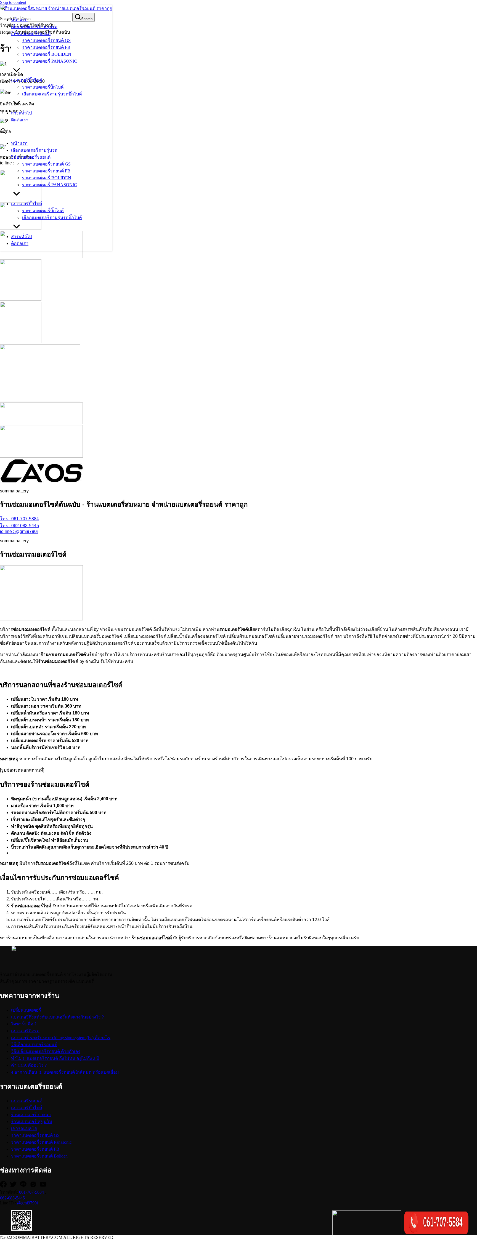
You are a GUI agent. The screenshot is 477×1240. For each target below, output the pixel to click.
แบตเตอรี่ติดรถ (25, 1030)
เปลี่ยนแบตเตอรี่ (26, 1010)
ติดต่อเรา (19, 120)
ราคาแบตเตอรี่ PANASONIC (49, 61)
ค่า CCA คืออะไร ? (29, 1065)
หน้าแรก (19, 19)
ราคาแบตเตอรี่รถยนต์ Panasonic (41, 1142)
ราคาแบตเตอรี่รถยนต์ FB (46, 47)
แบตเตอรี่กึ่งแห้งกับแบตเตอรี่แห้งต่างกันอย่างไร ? (57, 1017)
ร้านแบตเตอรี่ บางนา (31, 1114)
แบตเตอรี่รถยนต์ (26, 1100)
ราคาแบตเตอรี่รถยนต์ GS (46, 40)
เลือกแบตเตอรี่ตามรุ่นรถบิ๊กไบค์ (52, 94)
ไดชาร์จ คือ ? (23, 1024)
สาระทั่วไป (21, 113)
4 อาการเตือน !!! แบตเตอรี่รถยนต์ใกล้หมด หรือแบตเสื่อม (65, 1072)
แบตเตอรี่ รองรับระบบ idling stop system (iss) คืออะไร (60, 1037)
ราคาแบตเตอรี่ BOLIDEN (46, 54)
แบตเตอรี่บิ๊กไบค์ (26, 80)
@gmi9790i (27, 1203)
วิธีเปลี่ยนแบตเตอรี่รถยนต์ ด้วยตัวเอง (45, 1051)
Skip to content (13, 2)
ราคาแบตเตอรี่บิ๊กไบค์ (43, 87)
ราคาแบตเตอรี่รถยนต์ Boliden (39, 1156)
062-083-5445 (12, 1198)
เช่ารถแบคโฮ (24, 1128)
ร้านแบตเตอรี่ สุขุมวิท (31, 1121)
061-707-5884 (31, 1192)
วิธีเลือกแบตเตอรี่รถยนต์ (34, 1044)
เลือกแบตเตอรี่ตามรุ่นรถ (34, 26)
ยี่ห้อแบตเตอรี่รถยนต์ (31, 33)
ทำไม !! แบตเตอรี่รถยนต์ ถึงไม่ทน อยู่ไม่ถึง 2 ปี (55, 1058)
